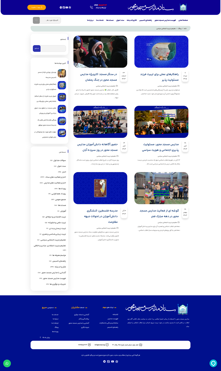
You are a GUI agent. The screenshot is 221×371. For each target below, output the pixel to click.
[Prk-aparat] (116, 361)
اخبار (64, 172)
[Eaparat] (69, 7)
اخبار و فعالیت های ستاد (55, 177)
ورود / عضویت (35, 7)
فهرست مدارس (113, 319)
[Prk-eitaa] (108, 361)
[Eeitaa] (63, 7)
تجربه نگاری (85, 327)
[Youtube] (66, 7)
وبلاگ (56, 327)
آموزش (63, 211)
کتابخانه (115, 314)
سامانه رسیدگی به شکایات (108, 323)
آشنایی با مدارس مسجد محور (54, 272)
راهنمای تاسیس (59, 261)
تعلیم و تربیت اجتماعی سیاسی (167, 86)
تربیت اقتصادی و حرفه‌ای (56, 217)
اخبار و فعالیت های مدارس (55, 183)
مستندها (62, 205)
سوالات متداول (59, 160)
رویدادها (62, 188)
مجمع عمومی (60, 199)
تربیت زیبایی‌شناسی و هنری (54, 234)
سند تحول (61, 166)
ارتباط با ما (55, 323)
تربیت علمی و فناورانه (57, 222)
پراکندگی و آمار (84, 319)
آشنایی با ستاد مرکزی (81, 314)
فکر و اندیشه (60, 267)
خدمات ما (55, 314)
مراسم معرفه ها (59, 255)
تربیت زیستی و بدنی (57, 228)
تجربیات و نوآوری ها (58, 284)
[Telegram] (60, 7)
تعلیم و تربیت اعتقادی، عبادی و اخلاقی (50, 245)
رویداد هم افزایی (58, 193)
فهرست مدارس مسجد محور (54, 278)
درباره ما (55, 319)
